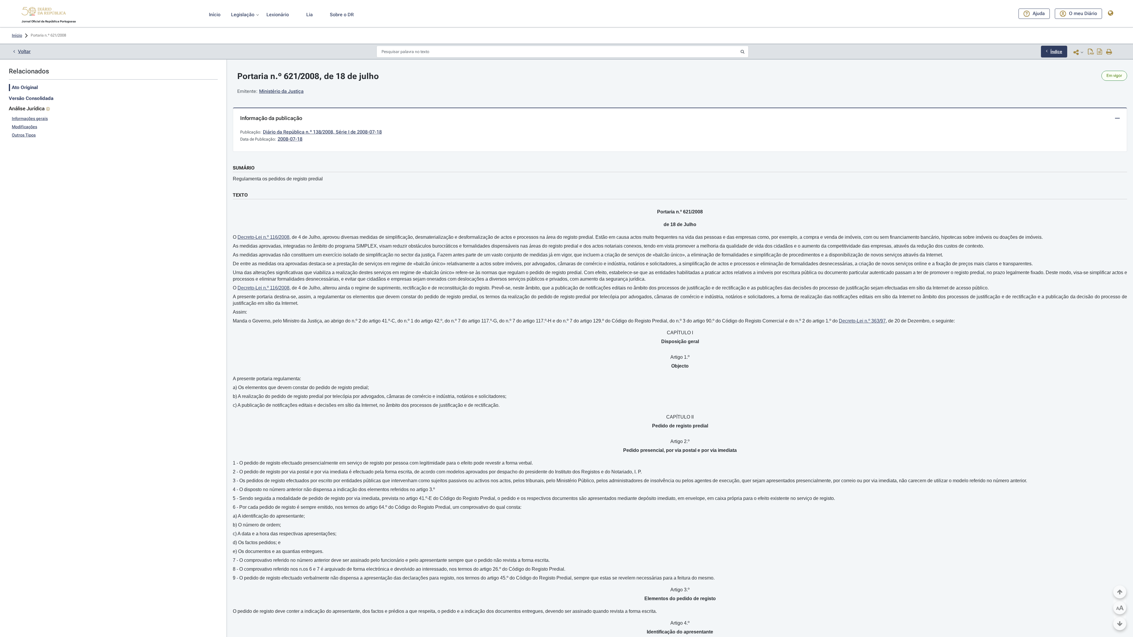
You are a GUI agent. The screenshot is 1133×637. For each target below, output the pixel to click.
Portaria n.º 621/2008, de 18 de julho (308, 76)
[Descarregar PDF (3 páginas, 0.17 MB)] (1091, 52)
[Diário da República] (44, 12)
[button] (44, 12)
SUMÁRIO (244, 168)
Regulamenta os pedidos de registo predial (278, 178)
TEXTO (240, 195)
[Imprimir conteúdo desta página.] (1109, 52)
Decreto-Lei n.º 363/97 (862, 320)
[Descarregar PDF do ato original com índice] (1099, 52)
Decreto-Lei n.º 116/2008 (263, 237)
